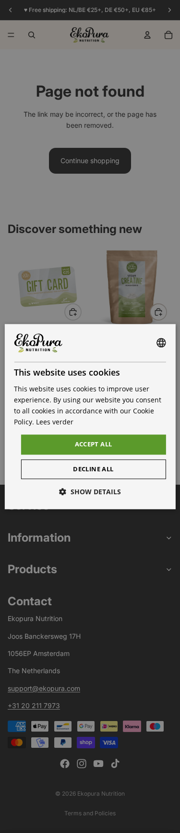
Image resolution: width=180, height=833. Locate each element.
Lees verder (54, 421)
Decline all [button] (93, 469)
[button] (90, 491)
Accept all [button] (93, 444)
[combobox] (161, 343)
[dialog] (89, 416)
